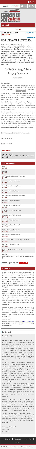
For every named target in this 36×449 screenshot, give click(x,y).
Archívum (17, 442)
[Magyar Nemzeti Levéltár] (5, 7)
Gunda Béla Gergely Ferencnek (10, 191)
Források (4, 172)
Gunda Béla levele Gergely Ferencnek (12, 186)
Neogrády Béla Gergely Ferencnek (11, 235)
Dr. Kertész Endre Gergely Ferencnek (12, 250)
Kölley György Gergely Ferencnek (11, 225)
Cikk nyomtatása (29, 32)
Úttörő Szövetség (7, 155)
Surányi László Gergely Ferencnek (11, 220)
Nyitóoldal (7, 439)
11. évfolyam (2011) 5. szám (10, 32)
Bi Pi (7, 157)
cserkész (4, 154)
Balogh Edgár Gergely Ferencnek (11, 181)
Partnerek (28, 439)
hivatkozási (31, 322)
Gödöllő (22, 156)
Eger (27, 156)
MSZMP (16, 156)
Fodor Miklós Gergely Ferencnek (10, 245)
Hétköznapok (31, 37)
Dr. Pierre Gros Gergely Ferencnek (11, 230)
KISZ (11, 156)
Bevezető (5, 167)
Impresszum (18, 439)
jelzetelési (22, 322)
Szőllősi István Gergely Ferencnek (11, 206)
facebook (29, 6)
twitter (25, 6)
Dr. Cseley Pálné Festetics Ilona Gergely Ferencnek (16, 240)
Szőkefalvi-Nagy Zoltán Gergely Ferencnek (13, 177)
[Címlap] (10, 21)
